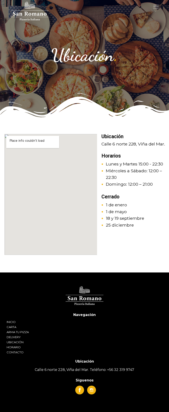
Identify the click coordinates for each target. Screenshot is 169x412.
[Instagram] (91, 390)
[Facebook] (79, 390)
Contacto (15, 352)
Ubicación (15, 342)
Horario (14, 347)
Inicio (11, 322)
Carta (11, 327)
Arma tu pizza (18, 332)
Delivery (14, 337)
